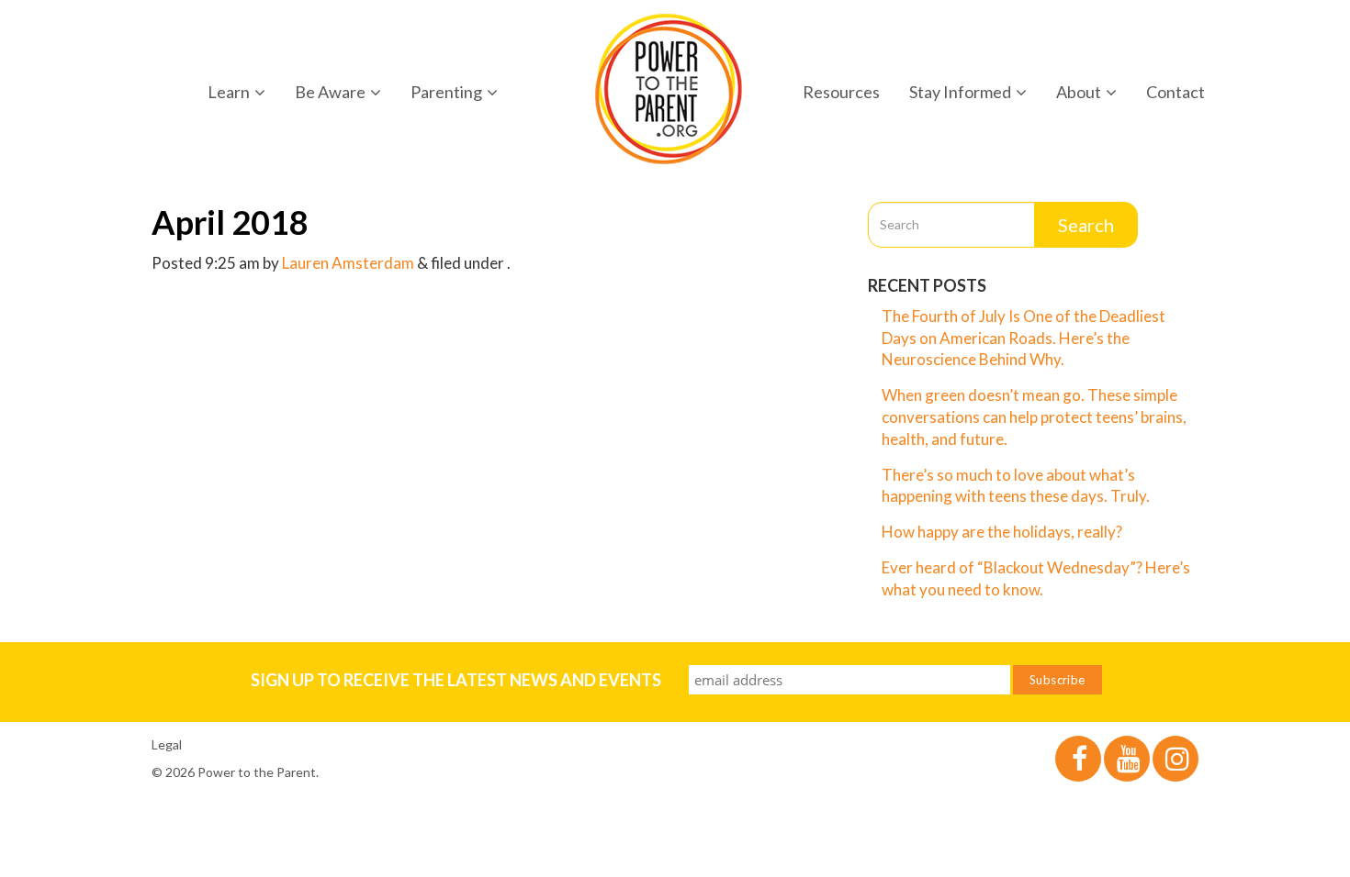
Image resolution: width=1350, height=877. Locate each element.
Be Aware (330, 92)
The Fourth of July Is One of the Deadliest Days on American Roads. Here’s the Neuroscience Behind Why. (1023, 338)
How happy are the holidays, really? (1002, 531)
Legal (167, 744)
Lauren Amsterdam (348, 262)
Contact (1175, 92)
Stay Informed (960, 92)
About (1078, 92)
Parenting (446, 92)
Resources (841, 92)
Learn (229, 92)
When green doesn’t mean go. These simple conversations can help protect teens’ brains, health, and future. (1034, 417)
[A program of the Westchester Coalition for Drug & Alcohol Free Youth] (668, 89)
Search (1086, 225)
